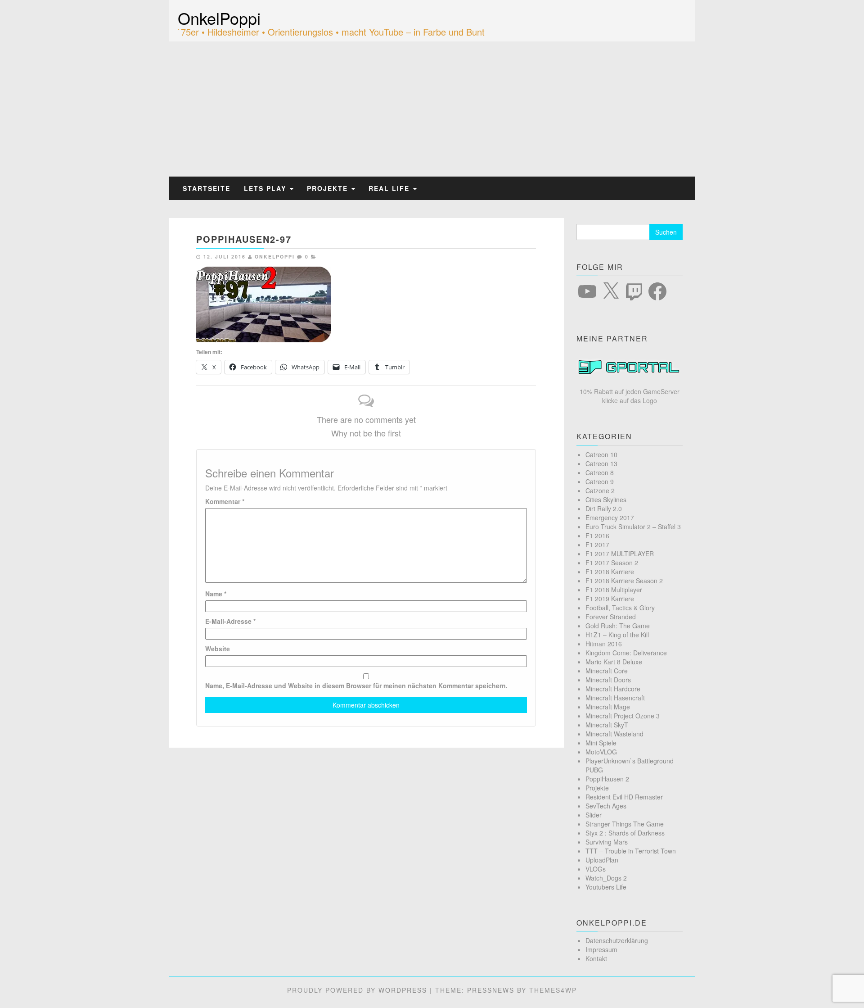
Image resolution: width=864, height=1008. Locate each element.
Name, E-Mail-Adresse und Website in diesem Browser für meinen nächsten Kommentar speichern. (356, 685)
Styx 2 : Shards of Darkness (625, 832)
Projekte (329, 188)
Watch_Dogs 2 (606, 877)
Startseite (206, 188)
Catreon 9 (599, 481)
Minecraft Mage (607, 706)
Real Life (390, 188)
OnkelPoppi (219, 17)
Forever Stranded (610, 616)
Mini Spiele (600, 742)
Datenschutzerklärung (616, 940)
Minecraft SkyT (606, 724)
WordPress (402, 989)
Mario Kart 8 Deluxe (613, 661)
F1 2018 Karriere (609, 571)
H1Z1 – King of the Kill (617, 634)
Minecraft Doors (608, 679)
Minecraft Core (606, 670)
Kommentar (224, 501)
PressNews (490, 989)
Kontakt (596, 958)
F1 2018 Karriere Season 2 (624, 580)
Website (217, 648)
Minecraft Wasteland (614, 733)
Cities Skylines (605, 499)
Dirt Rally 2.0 (603, 508)
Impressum (601, 949)
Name (215, 593)
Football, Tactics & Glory (620, 607)
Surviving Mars (606, 841)
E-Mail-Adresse (230, 621)
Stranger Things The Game (624, 823)
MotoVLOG (601, 751)
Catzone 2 (600, 490)
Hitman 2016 (603, 643)
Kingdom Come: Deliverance (626, 652)
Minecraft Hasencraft (615, 697)
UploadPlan (601, 859)
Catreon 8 (599, 472)
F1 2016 (597, 535)
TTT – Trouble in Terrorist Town (630, 850)
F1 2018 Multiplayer (613, 589)
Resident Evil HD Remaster (624, 796)
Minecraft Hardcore (612, 688)
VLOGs (595, 868)
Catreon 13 (601, 463)
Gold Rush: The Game (617, 625)
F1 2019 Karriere (609, 598)
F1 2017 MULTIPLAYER (619, 553)
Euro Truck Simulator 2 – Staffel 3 (633, 526)
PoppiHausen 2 (607, 778)
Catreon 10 (601, 454)
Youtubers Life (605, 886)
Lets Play (266, 188)
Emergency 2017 (609, 517)
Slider (593, 814)
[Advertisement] (432, 109)
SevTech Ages (605, 805)
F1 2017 (597, 544)
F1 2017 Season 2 (611, 562)
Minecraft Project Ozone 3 (622, 715)
